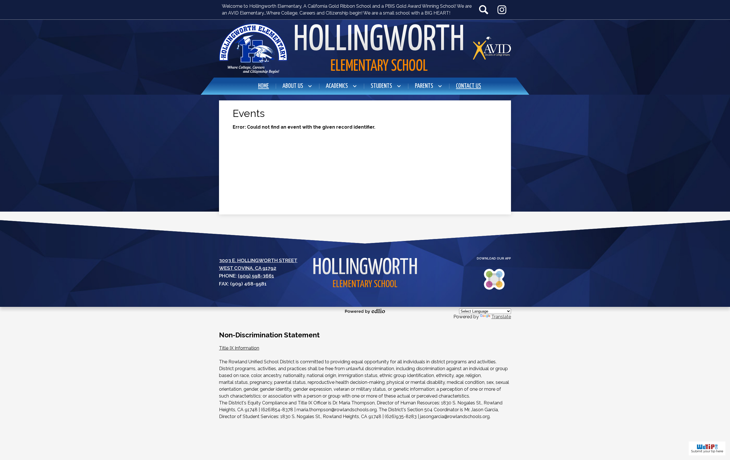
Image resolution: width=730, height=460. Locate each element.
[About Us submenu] (297, 86)
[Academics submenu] (341, 86)
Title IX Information (239, 348)
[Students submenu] (385, 86)
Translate (501, 316)
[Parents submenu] (429, 86)
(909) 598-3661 (256, 276)
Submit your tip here (707, 451)
